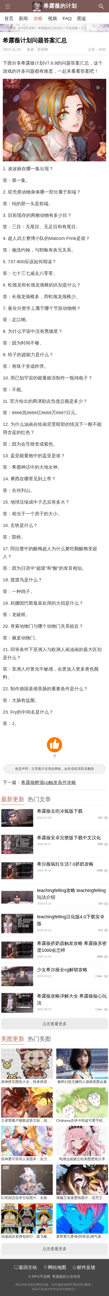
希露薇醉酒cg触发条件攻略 (48, 782)
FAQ (67, 18)
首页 (8, 18)
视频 (52, 18)
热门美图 (39, 1039)
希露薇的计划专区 (50, 28)
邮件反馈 (86, 1267)
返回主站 (28, 1267)
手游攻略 (72, 28)
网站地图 (57, 1267)
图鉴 (81, 18)
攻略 (38, 18)
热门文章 (39, 799)
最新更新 (12, 799)
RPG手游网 (27, 28)
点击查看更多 (54, 1024)
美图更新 (12, 1039)
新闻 (23, 18)
